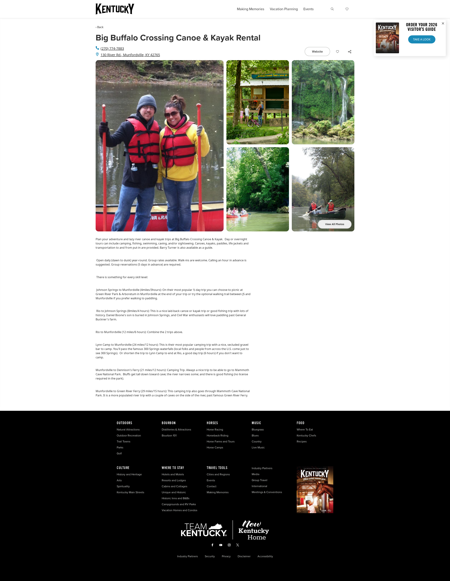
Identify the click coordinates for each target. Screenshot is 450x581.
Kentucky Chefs (306, 435)
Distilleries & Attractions (176, 429)
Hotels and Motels (173, 474)
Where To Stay (173, 468)
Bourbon (169, 423)
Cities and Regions (218, 474)
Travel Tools (217, 468)
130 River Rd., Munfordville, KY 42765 (130, 54)
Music (256, 423)
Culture (123, 468)
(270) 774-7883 (112, 48)
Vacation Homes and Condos (179, 510)
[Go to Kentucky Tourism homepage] (115, 9)
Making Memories (250, 9)
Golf (119, 453)
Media (255, 474)
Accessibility (265, 556)
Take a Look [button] (421, 39)
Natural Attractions (128, 429)
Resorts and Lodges (174, 480)
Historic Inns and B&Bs (175, 498)
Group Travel (259, 480)
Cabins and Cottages (174, 486)
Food (300, 423)
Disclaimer (244, 556)
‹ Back (100, 27)
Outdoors (124, 423)
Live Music (258, 447)
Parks (120, 447)
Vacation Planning (284, 9)
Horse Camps (215, 447)
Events (308, 9)
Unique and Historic (174, 492)
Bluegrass (258, 429)
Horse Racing (215, 429)
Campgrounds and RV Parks (179, 504)
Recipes (302, 441)
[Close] (443, 23)
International (259, 486)
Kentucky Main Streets (130, 492)
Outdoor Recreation (129, 435)
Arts (119, 480)
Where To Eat (305, 429)
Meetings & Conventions (267, 492)
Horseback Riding (217, 435)
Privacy (226, 556)
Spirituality (123, 486)
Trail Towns (123, 441)
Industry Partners (262, 468)
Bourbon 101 (169, 435)
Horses (212, 423)
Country (257, 441)
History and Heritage (130, 474)
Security (210, 556)
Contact (211, 486)
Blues (255, 435)
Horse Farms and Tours (220, 441)
